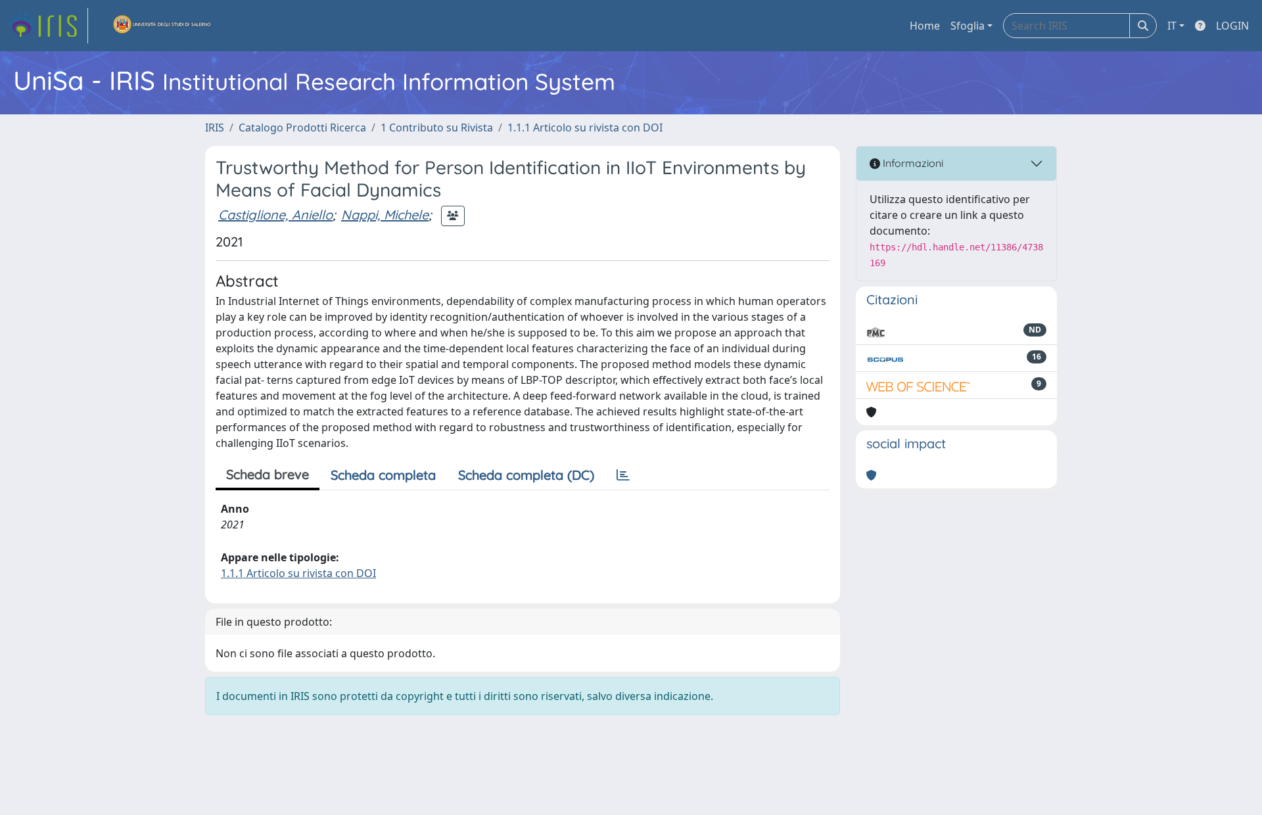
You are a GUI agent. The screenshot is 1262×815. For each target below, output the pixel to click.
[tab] (623, 475)
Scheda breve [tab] (267, 474)
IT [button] (1172, 25)
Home (925, 25)
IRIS (214, 127)
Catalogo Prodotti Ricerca (302, 127)
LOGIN (1232, 25)
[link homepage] (48, 25)
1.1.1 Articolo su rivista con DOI (585, 127)
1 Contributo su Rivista (437, 127)
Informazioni (911, 163)
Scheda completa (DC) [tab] (526, 475)
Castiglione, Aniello (275, 214)
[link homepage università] (162, 25)
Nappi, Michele (385, 214)
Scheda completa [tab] (383, 475)
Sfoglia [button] (967, 25)
